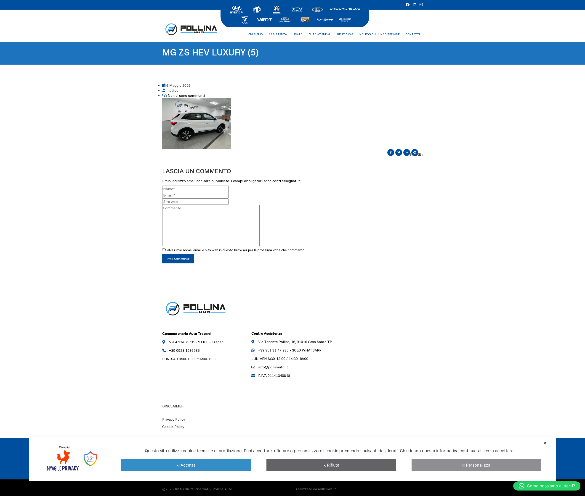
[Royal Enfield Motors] (325, 19)
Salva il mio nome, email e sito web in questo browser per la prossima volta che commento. (235, 250)
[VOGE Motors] (244, 19)
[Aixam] (277, 9)
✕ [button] (545, 443)
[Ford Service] (284, 19)
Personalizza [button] (478, 465)
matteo (171, 90)
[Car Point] (305, 19)
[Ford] (317, 9)
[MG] (257, 9)
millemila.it (327, 489)
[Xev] (297, 9)
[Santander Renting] (345, 19)
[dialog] (292, 458)
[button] (546, 486)
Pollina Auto (222, 489)
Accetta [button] (188, 465)
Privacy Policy (173, 419)
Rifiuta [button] (333, 465)
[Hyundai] (237, 9)
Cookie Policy (173, 426)
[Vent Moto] (264, 19)
